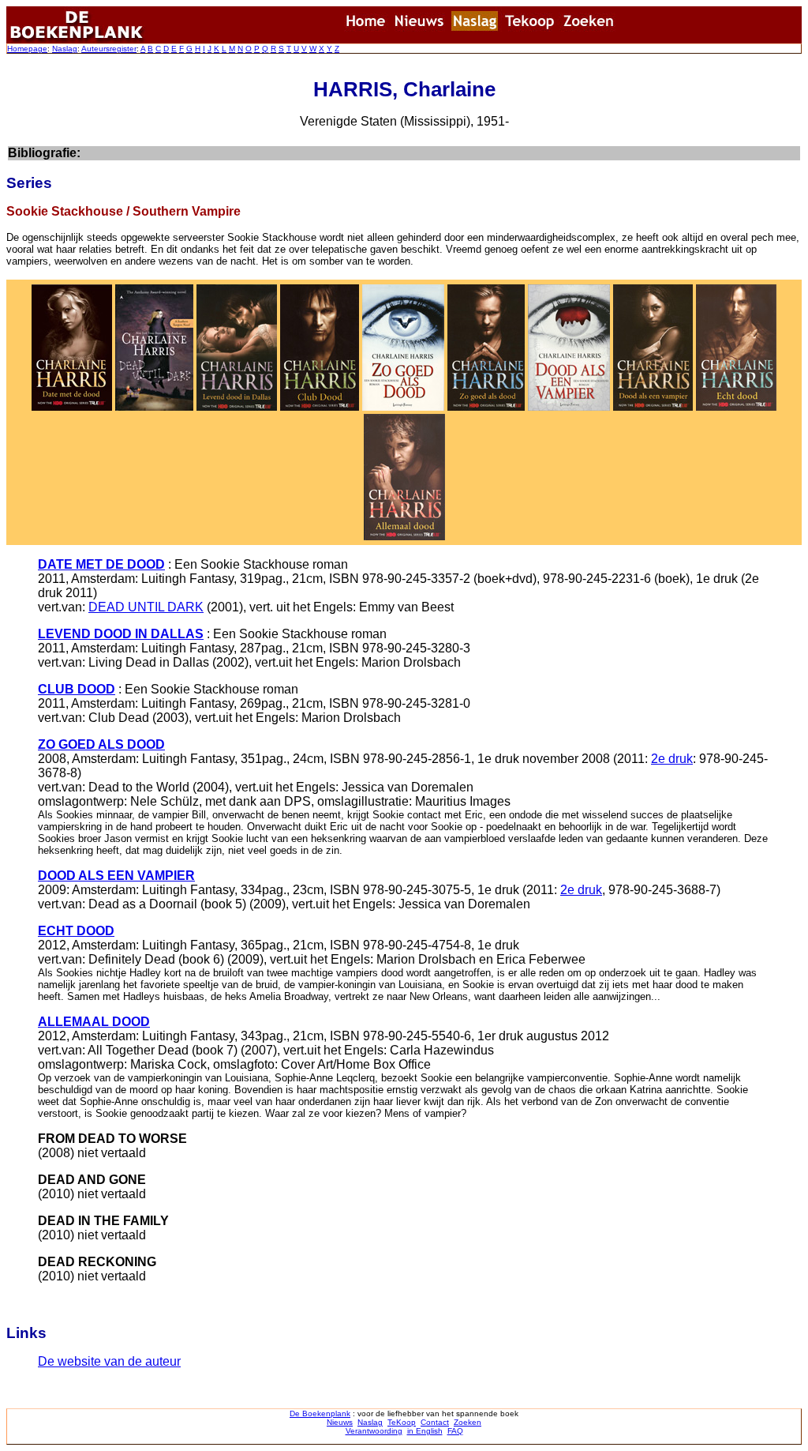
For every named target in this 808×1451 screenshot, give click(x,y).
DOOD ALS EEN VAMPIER (116, 875)
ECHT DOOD (76, 931)
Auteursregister (109, 48)
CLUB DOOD (76, 689)
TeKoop (401, 1422)
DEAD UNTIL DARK (146, 607)
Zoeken (467, 1422)
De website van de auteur (109, 1361)
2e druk (672, 758)
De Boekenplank (320, 1413)
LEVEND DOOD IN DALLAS (121, 634)
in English (425, 1431)
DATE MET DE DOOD (101, 564)
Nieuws (340, 1422)
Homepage (27, 48)
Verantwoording (374, 1431)
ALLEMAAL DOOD (94, 1021)
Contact (435, 1422)
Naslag (64, 48)
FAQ (455, 1431)
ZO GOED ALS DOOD (101, 744)
